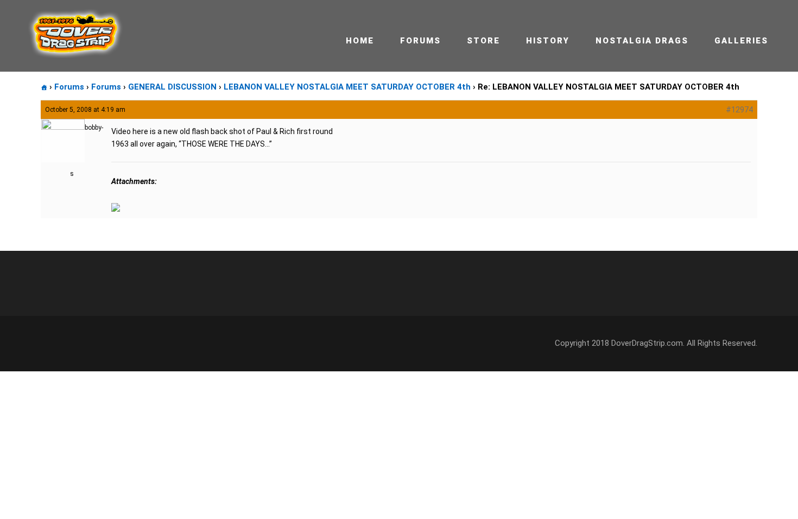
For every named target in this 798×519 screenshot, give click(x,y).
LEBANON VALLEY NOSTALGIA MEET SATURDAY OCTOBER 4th (347, 87)
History (547, 41)
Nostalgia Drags (642, 41)
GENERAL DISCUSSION (172, 87)
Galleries (741, 41)
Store (483, 41)
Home (360, 41)
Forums (420, 41)
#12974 (739, 109)
